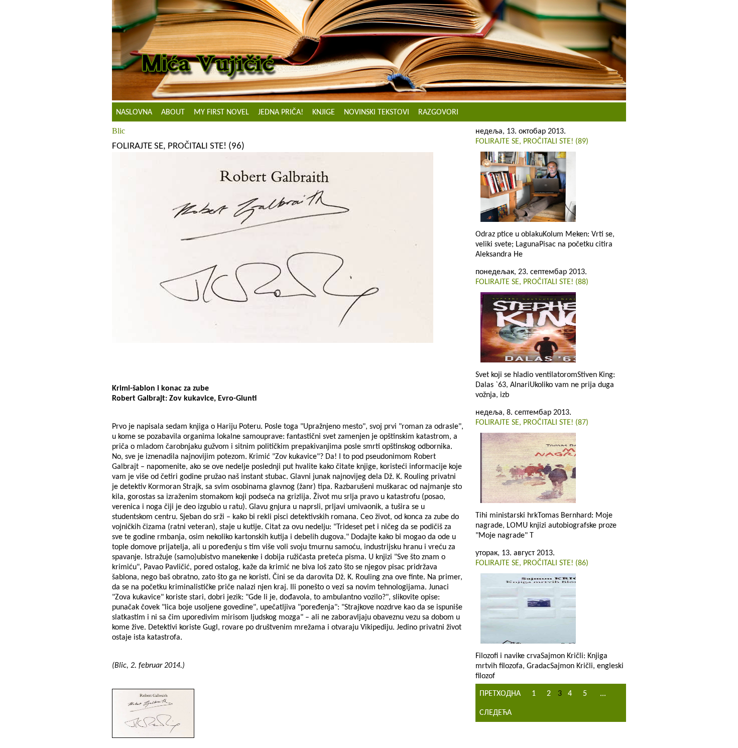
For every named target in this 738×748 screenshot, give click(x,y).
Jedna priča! (280, 112)
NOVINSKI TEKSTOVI (376, 112)
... (603, 694)
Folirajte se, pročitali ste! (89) (531, 142)
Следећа (495, 713)
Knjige (323, 112)
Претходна (500, 694)
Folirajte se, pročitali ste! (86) (531, 563)
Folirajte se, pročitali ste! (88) (531, 282)
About (173, 112)
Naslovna (134, 112)
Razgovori (438, 112)
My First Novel (221, 112)
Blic (118, 131)
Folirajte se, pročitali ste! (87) (531, 423)
